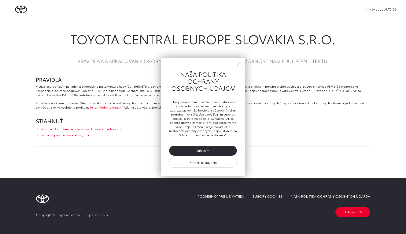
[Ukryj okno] (239, 64)
